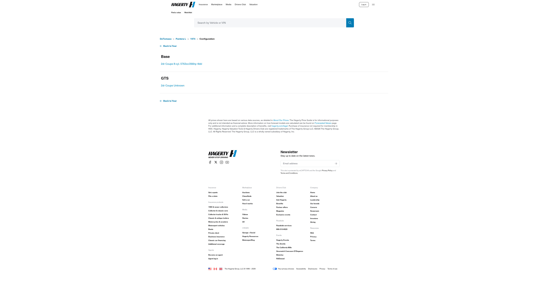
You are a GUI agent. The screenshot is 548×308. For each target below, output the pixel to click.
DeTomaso (166, 39)
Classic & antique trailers (218, 218)
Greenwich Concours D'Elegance (289, 251)
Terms (312, 240)
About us (314, 196)
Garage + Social (248, 233)
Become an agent (215, 255)
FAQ (312, 233)
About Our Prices (281, 120)
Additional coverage (216, 244)
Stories (245, 218)
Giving (312, 222)
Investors (314, 218)
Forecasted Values (323, 123)
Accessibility (301, 269)
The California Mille (284, 247)
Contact (313, 215)
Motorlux (279, 255)
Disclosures (312, 269)
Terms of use (332, 269)
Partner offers (282, 207)
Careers (313, 207)
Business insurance (216, 237)
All (243, 222)
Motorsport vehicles (216, 225)
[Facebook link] (210, 162)
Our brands (314, 203)
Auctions (246, 192)
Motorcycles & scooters (218, 222)
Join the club (281, 192)
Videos (245, 214)
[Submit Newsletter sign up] (336, 163)
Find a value (176, 12)
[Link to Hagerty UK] (220, 269)
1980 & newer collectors (218, 207)
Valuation (280, 196)
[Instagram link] (221, 162)
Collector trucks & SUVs (218, 214)
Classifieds (246, 196)
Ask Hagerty (281, 200)
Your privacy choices (286, 269)
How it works (247, 203)
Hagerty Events (282, 240)
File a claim (212, 196)
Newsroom (314, 211)
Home (312, 192)
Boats (210, 229)
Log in (363, 4)
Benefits (279, 203)
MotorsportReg (248, 240)
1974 (192, 39)
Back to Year (170, 46)
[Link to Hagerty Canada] (215, 269)
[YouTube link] (227, 162)
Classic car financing (216, 240)
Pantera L (181, 39)
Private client (213, 233)
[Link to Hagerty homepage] (222, 154)
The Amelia (280, 244)
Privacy (313, 237)
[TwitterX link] (216, 162)
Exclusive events (283, 215)
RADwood (280, 259)
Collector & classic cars (218, 211)
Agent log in (213, 259)
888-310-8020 (281, 229)
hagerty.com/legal (280, 126)
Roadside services (284, 225)
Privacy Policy (327, 170)
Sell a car (246, 200)
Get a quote (213, 192)
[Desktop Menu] (373, 4)
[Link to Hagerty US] (209, 269)
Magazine (280, 211)
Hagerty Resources (250, 236)
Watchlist (188, 12)
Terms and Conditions (289, 173)
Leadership (314, 200)
